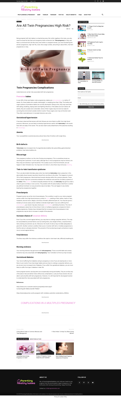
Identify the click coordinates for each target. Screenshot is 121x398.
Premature (21, 96)
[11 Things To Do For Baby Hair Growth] (82, 28)
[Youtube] (103, 1)
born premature (57, 100)
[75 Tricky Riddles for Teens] (84, 75)
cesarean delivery (40, 216)
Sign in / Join (33, 1)
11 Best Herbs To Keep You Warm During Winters (63, 332)
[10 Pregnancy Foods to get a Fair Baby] (82, 44)
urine (47, 198)
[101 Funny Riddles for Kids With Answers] (98, 75)
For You (61, 14)
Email (79, 98)
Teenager (53, 14)
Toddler (45, 14)
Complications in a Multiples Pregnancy (48, 302)
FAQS (80, 14)
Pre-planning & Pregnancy (26, 14)
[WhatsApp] (39, 32)
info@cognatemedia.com (53, 388)
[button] (102, 15)
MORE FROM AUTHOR (35, 339)
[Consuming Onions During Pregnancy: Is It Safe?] (25, 348)
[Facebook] (95, 1)
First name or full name (84, 92)
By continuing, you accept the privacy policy (91, 104)
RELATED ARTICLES (23, 339)
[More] (43, 32)
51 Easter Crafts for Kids (94, 50)
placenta (28, 181)
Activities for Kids (96, 78)
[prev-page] (18, 361)
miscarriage (21, 128)
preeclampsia (20, 205)
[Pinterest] (98, 1)
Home (18, 19)
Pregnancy (23, 19)
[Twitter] (100, 1)
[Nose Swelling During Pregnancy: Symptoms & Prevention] (65, 348)
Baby (38, 14)
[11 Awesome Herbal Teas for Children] (82, 60)
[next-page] (20, 361)
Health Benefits (71, 14)
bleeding (69, 165)
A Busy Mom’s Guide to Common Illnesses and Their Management (29, 332)
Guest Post (87, 14)
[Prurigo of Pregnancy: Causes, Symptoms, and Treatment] (45, 348)
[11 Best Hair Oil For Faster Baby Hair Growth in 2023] (82, 36)
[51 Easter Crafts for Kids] (82, 52)
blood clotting (48, 205)
